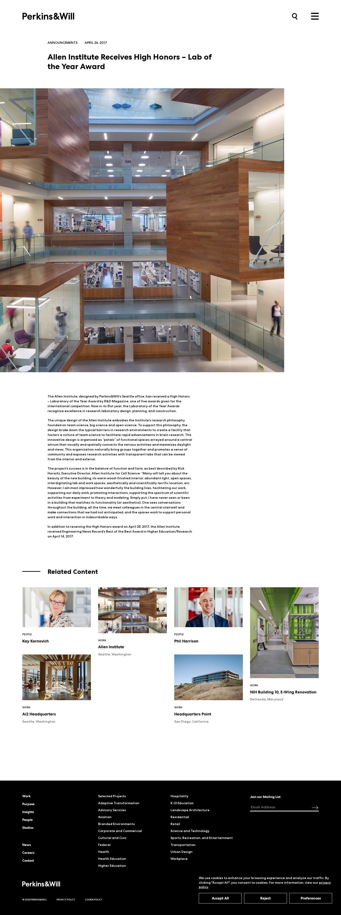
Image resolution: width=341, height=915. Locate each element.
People (27, 819)
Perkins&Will (48, 15)
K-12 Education (182, 803)
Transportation (183, 845)
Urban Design (181, 852)
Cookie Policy (93, 899)
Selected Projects (112, 796)
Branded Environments (116, 824)
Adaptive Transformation (118, 803)
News (26, 844)
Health (103, 852)
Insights (28, 811)
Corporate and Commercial (120, 831)
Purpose (28, 804)
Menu (315, 16)
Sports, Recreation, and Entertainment (201, 838)
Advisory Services (112, 810)
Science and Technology (189, 831)
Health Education (112, 859)
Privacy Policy (66, 899)
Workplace (179, 859)
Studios (27, 827)
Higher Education (112, 866)
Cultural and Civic (112, 838)
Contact (28, 860)
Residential (179, 817)
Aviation (105, 817)
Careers (28, 852)
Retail (175, 824)
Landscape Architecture (189, 810)
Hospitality (179, 796)
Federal (104, 845)
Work (26, 796)
